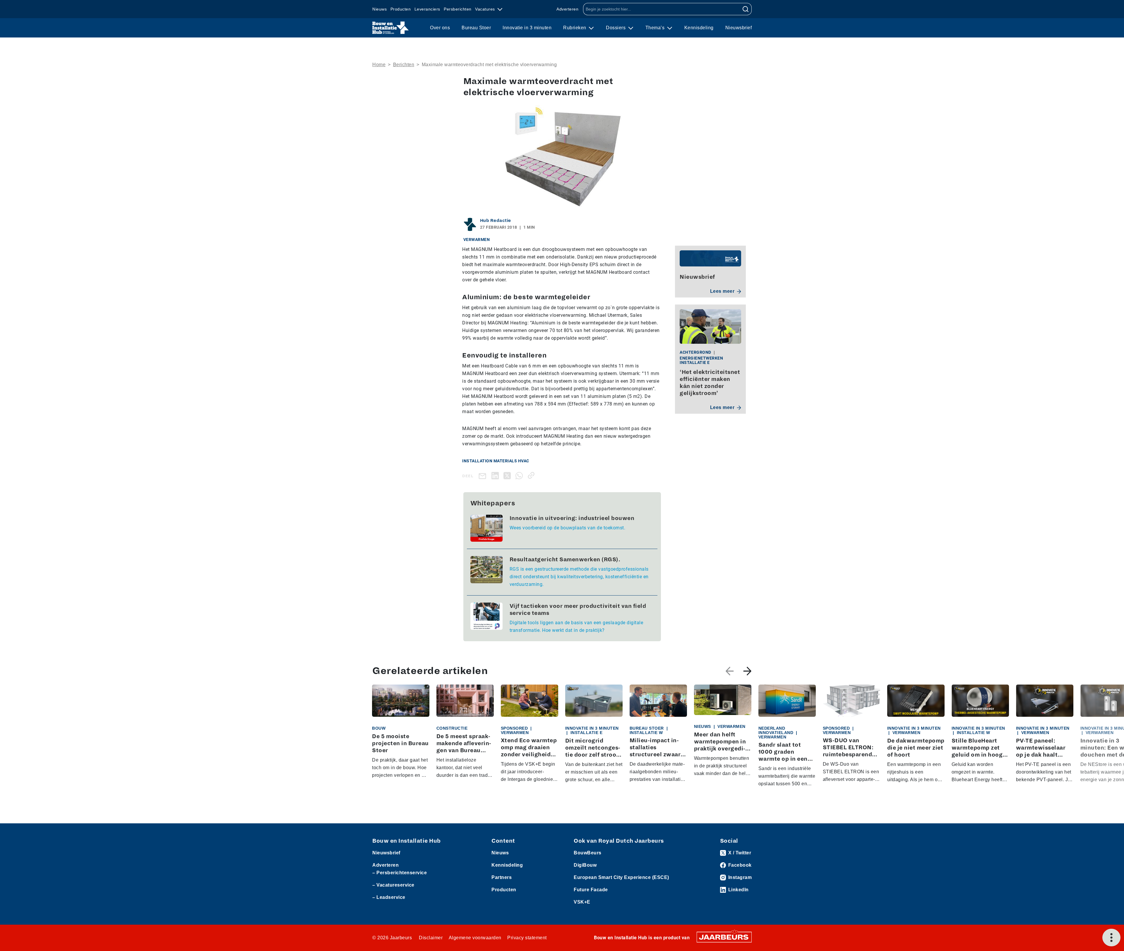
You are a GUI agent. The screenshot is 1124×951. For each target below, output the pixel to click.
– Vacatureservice (393, 884)
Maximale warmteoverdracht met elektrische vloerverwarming (489, 64)
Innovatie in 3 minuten (527, 27)
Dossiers (616, 27)
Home (378, 64)
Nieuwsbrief (738, 27)
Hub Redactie (495, 220)
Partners (501, 877)
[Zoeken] (746, 9)
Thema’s (655, 27)
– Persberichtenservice (399, 872)
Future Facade (591, 889)
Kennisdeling (699, 27)
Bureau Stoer (476, 27)
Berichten (403, 64)
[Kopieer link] (532, 475)
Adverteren (567, 9)
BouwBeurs (588, 852)
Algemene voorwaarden (475, 937)
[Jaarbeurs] (724, 936)
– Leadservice (388, 897)
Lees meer (722, 291)
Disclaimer (431, 937)
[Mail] (483, 475)
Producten (400, 9)
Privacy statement (527, 937)
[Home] (390, 27)
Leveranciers (427, 9)
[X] (508, 475)
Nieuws (379, 9)
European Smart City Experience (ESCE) (621, 877)
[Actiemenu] (1111, 937)
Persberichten (458, 9)
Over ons (440, 27)
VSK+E (582, 901)
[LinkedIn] (496, 475)
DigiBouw (585, 865)
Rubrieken (575, 27)
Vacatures (485, 9)
